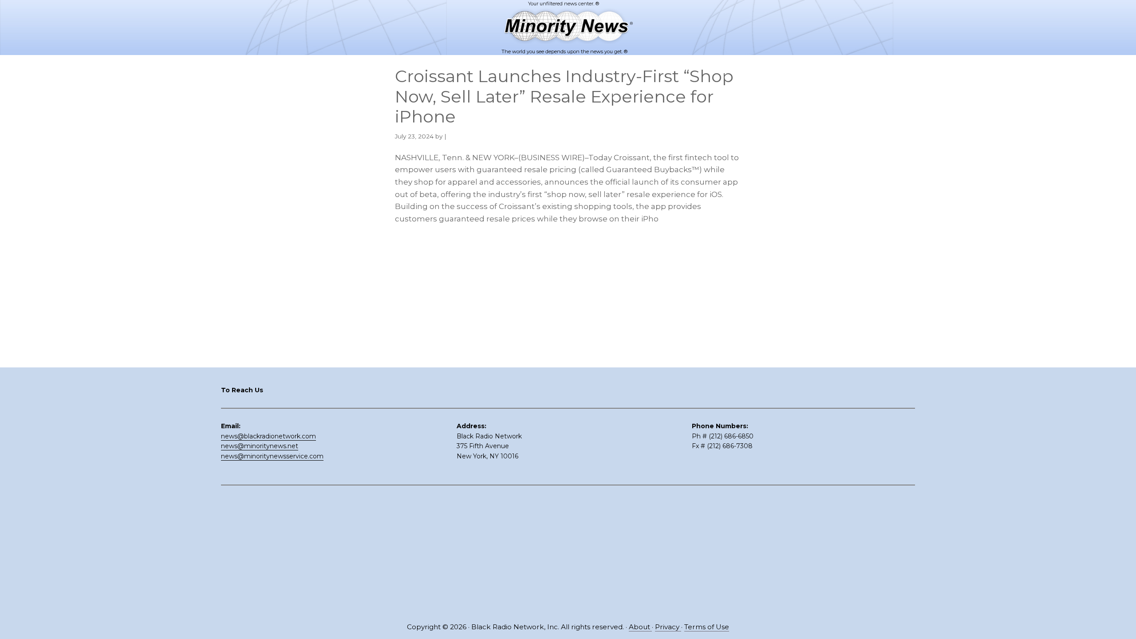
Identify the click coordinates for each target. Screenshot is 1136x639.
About (640, 627)
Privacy (668, 627)
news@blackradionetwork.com (268, 436)
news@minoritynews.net (259, 446)
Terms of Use (706, 627)
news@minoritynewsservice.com (272, 456)
